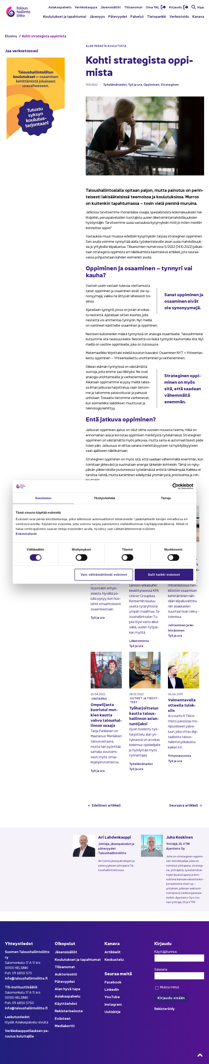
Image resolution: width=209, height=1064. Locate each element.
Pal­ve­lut (137, 16)
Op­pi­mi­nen (151, 84)
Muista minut (169, 987)
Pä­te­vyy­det (117, 16)
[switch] (81, 557)
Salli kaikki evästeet (164, 574)
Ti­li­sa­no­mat (133, 7)
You (107, 996)
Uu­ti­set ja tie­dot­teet (144, 700)
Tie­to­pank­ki (156, 16)
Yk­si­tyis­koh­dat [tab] (104, 498)
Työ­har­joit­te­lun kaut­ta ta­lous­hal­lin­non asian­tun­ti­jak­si (144, 715)
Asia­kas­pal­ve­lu (59, 7)
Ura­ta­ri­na (99, 698)
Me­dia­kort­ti (64, 1025)
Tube (115, 996)
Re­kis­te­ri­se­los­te (69, 1010)
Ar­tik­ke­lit (112, 951)
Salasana (160, 969)
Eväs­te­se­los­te (26, 533)
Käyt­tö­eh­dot (66, 1003)
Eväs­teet (63, 1018)
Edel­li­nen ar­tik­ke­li (106, 805)
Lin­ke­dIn (111, 989)
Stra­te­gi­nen (170, 84)
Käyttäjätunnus (165, 951)
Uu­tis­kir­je (112, 1011)
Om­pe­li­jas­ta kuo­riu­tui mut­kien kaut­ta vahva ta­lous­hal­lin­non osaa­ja (106, 715)
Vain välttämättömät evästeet (104, 574)
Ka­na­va (198, 16)
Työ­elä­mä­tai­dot (115, 84)
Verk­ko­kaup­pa (86, 7)
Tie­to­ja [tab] (166, 498)
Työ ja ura (135, 84)
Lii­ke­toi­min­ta (139, 640)
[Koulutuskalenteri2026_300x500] (36, 153)
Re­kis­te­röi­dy (164, 1008)
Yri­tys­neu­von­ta (179, 755)
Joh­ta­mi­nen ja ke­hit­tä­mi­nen (181, 627)
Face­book (112, 981)
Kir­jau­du (175, 7)
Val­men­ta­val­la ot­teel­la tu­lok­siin (182, 705)
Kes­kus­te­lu (114, 959)
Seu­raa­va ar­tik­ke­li (183, 805)
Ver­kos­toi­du (179, 16)
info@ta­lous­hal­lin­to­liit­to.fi (26, 978)
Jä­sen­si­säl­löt (110, 7)
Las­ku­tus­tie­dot (17, 1016)
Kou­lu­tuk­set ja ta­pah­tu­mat (64, 16)
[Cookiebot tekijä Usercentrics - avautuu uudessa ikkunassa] (175, 486)
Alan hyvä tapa (67, 988)
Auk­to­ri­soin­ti (66, 973)
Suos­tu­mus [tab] (43, 498)
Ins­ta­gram (113, 1004)
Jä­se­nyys (97, 16)
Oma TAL (153, 7)
